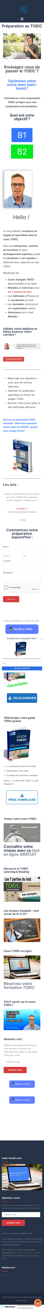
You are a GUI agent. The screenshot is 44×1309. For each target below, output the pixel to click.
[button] (22, 638)
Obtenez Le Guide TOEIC (22, 668)
